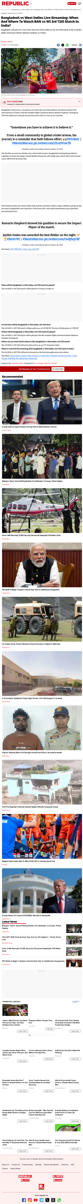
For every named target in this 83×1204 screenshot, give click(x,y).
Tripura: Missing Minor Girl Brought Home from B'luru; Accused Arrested (32, 752)
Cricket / (8, 9)
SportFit (4, 864)
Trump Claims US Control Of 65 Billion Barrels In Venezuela (26, 915)
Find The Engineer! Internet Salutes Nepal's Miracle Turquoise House (30, 807)
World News (6, 539)
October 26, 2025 (56, 149)
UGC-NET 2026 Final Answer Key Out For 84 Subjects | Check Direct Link (31, 938)
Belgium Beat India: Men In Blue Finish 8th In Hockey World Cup (28, 861)
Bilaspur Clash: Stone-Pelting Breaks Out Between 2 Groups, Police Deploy (32, 481)
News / (3, 9)
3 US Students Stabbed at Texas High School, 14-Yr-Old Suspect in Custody (32, 698)
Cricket (4, 45)
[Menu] (78, 3)
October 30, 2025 (56, 245)
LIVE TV (72, 3)
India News (5, 484)
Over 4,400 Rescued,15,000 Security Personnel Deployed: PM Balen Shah (31, 535)
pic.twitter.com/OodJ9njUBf (62, 239)
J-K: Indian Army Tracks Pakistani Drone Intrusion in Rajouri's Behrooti (31, 644)
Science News (6, 430)
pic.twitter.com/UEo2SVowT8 (52, 143)
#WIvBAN (72, 139)
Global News (6, 810)
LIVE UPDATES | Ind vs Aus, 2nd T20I (24, 249)
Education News (7, 943)
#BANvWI (13, 239)
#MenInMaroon (22, 143)
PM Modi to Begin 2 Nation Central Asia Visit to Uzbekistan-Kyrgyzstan (31, 589)
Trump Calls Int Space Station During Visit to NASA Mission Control (29, 427)
